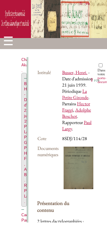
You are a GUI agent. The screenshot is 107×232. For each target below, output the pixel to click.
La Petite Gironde (75, 94)
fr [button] (81, 3)
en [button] (88, 3)
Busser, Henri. (74, 72)
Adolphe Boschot (76, 113)
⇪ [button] (95, 80)
